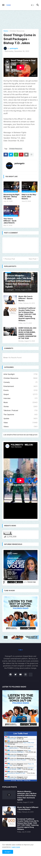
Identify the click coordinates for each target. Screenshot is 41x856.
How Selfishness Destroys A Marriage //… (18, 751)
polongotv (19, 163)
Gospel (20, 394)
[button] (3, 5)
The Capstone (20, 414)
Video (20, 422)
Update (20, 418)
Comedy (20, 382)
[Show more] (31, 155)
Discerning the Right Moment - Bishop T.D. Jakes (11, 197)
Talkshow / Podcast (20, 410)
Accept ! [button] (8, 852)
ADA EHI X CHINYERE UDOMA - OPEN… (19, 768)
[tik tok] (30, 674)
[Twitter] (11, 155)
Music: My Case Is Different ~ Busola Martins (25, 298)
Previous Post (10, 259)
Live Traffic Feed (20, 733)
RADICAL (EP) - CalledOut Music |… (19, 747)
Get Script (13, 780)
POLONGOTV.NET (10, 738)
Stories (20, 406)
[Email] (26, 155)
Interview (20, 398)
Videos (20, 426)
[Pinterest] (21, 155)
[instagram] (25, 674)
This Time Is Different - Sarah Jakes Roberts (10, 221)
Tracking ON (27, 780)
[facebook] (10, 674)
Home (6, 31)
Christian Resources (17, 31)
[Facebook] (6, 155)
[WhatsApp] (16, 155)
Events (20, 390)
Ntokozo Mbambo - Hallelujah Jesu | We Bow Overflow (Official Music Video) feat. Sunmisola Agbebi (26, 795)
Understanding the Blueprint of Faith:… (16, 773)
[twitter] (15, 674)
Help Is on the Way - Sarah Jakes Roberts (29, 197)
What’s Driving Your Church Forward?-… (16, 760)
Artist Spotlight (20, 374)
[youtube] (20, 674)
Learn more (16, 847)
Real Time (20, 780)
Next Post (32, 259)
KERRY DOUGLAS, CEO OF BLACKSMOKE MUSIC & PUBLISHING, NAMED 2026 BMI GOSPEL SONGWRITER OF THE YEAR (27, 333)
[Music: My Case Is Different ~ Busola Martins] (10, 299)
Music (20, 402)
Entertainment (20, 386)
